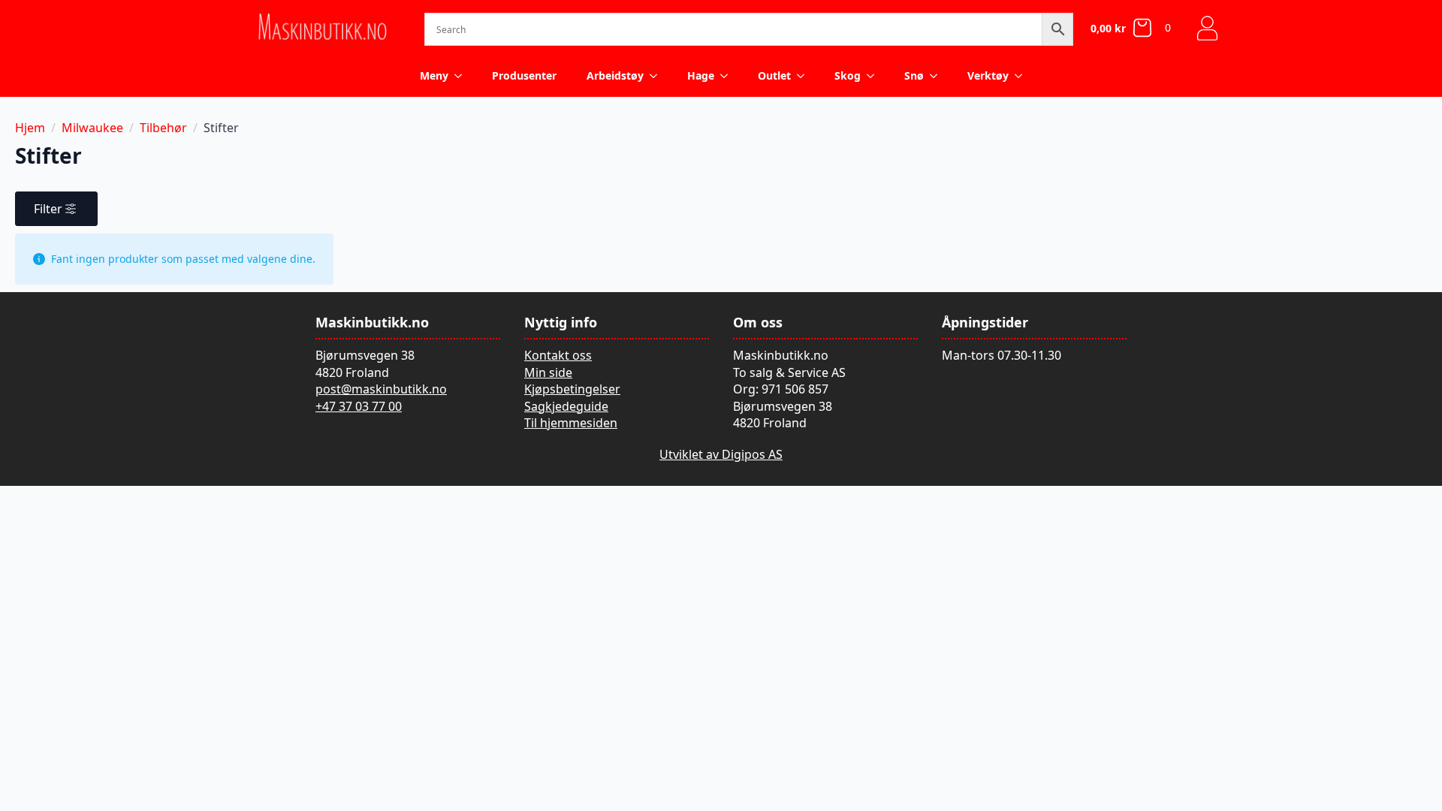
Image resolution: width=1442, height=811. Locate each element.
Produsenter (524, 75)
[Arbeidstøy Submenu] (658, 76)
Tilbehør (163, 127)
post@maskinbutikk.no (381, 389)
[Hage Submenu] (728, 76)
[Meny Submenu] (462, 76)
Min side (548, 372)
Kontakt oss (558, 355)
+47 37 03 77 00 (358, 406)
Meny (434, 75)
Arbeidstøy (615, 75)
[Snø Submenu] (938, 76)
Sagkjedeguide (566, 406)
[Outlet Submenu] (805, 76)
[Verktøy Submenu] (1023, 76)
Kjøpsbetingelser (572, 389)
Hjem (30, 127)
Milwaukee (92, 127)
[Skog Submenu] (875, 76)
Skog (847, 75)
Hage (700, 75)
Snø (914, 75)
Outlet (774, 75)
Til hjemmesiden (570, 423)
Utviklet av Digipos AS (721, 454)
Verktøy (988, 75)
